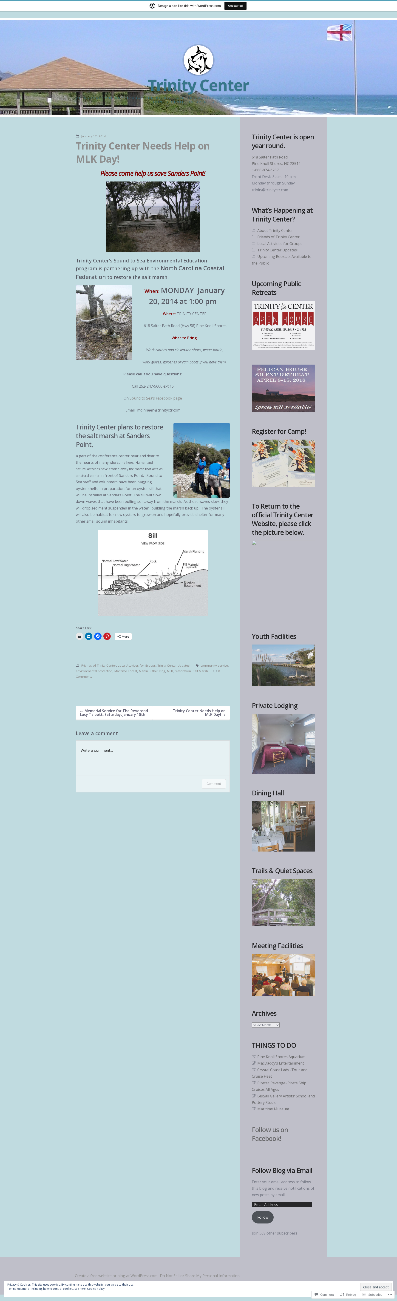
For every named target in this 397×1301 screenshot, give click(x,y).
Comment (214, 784)
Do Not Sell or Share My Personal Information (200, 1275)
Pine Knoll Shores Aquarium (281, 1056)
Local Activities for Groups (137, 665)
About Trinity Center (275, 230)
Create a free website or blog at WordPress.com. (116, 1275)
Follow (262, 1217)
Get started (235, 5)
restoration (183, 671)
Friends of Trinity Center (98, 665)
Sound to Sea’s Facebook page (156, 398)
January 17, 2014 (93, 136)
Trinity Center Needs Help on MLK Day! (143, 152)
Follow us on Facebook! (270, 1134)
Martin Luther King (152, 671)
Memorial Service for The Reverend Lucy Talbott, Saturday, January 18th (114, 712)
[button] (153, 216)
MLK (170, 671)
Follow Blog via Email (282, 1170)
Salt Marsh (200, 671)
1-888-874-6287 (265, 170)
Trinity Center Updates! (174, 665)
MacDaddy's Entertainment (280, 1063)
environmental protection (94, 671)
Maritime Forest (125, 671)
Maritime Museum (273, 1108)
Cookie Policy (96, 1289)
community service (214, 665)
